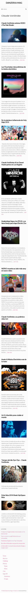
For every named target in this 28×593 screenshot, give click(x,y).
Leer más (22, 60)
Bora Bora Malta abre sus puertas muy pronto (13, 543)
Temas (5, 566)
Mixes (5, 568)
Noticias (5, 558)
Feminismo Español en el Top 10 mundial (11, 541)
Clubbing (5, 561)
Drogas (6, 579)
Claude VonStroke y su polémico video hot (13, 318)
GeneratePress (22, 590)
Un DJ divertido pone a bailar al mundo (12, 416)
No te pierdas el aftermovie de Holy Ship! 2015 (14, 121)
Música (5, 563)
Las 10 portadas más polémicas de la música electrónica (13, 68)
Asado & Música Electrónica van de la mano (13, 360)
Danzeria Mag (14, 2)
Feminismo (7, 576)
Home (4, 556)
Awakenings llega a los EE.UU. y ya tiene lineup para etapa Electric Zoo (13, 222)
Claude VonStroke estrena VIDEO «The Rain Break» (13, 24)
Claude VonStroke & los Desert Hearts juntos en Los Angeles (12, 163)
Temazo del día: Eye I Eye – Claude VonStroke (13, 461)
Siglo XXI (5, 574)
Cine (4, 571)
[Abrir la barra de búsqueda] (26, 9)
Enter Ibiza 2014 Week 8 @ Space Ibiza (13, 496)
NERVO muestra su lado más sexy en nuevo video (13, 269)
